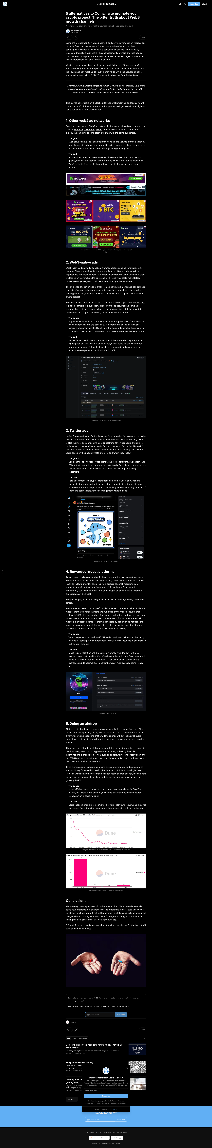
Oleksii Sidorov (76, 30)
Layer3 (128, 599)
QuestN (120, 599)
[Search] (180, 4)
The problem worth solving (79, 1062)
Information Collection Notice (105, 1103)
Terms (111, 1132)
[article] (106, 1050)
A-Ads (99, 129)
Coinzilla (79, 46)
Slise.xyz (140, 302)
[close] (127, 1068)
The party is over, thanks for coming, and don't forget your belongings (92, 1051)
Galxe (113, 599)
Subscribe (194, 4)
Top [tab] (68, 1039)
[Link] (62, 120)
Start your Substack (100, 1138)
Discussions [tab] (83, 1039)
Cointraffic (89, 129)
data (134, 75)
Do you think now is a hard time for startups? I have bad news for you (94, 1046)
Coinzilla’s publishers (86, 53)
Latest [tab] (74, 1039)
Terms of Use (116, 1101)
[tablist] (77, 1038)
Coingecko (127, 56)
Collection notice (121, 1132)
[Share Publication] (185, 4)
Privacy (105, 1132)
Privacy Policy (122, 1103)
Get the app (116, 1138)
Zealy (136, 599)
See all (70, 1099)
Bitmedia (78, 129)
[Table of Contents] (2, 574)
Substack (95, 1143)
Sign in (205, 4)
